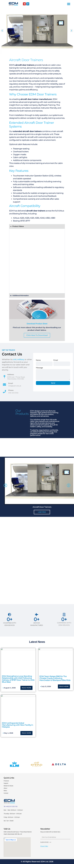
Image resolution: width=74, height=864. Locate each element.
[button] (2, 30)
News (5, 790)
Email (55, 360)
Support (6, 783)
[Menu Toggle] (68, 4)
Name (38, 360)
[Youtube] (24, 3)
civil (14, 359)
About (5, 788)
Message (39, 368)
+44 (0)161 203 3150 (11, 806)
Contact (6, 793)
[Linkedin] (27, 3)
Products (6, 781)
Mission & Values (8, 786)
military (20, 359)
